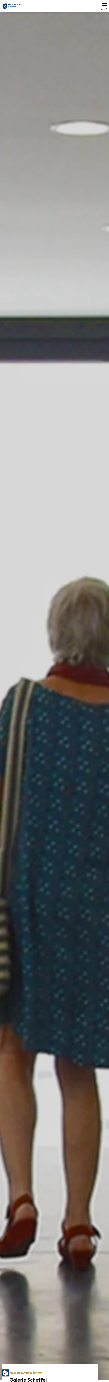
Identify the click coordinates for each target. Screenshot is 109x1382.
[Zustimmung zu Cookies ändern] (5, 1372)
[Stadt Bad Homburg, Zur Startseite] (12, 6)
